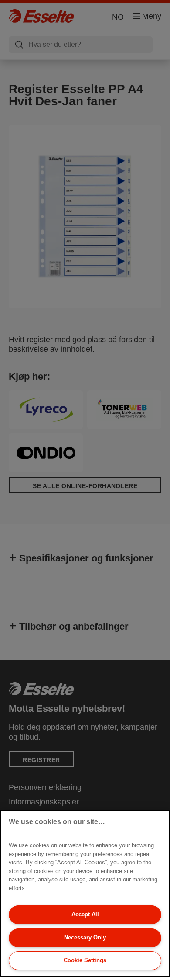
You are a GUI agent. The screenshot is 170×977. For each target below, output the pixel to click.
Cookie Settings (85, 960)
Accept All (85, 914)
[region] (85, 893)
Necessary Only (85, 937)
